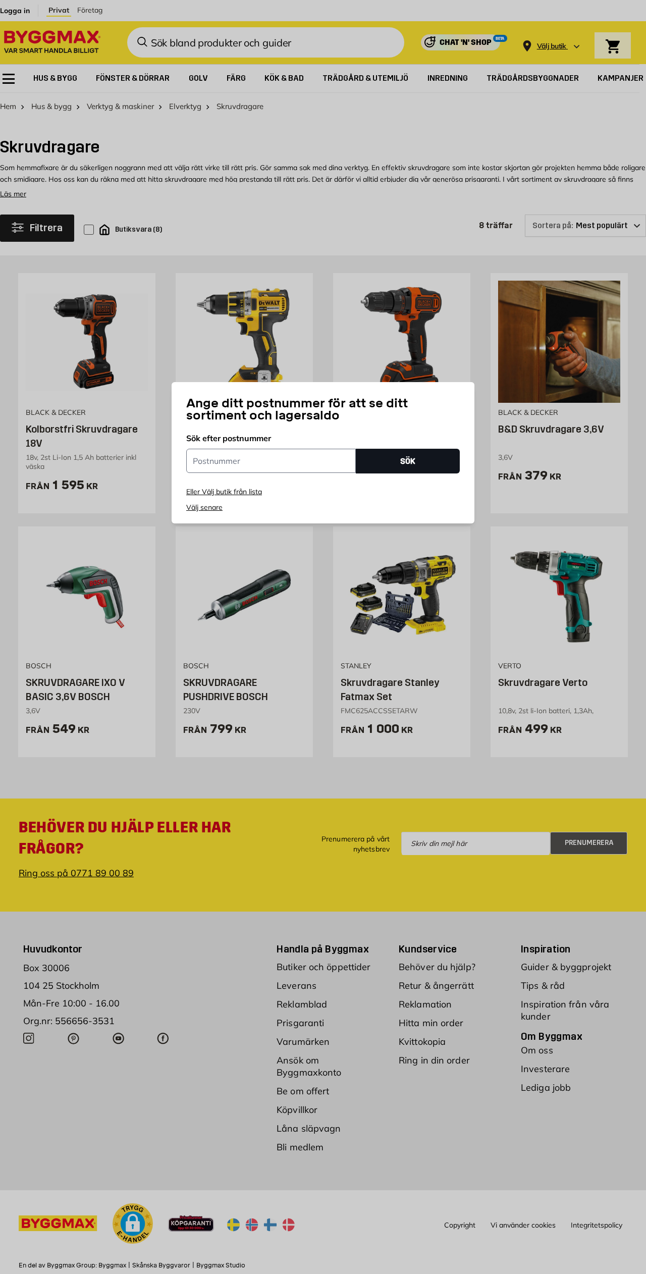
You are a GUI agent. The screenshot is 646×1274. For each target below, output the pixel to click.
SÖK (407, 461)
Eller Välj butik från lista (224, 491)
